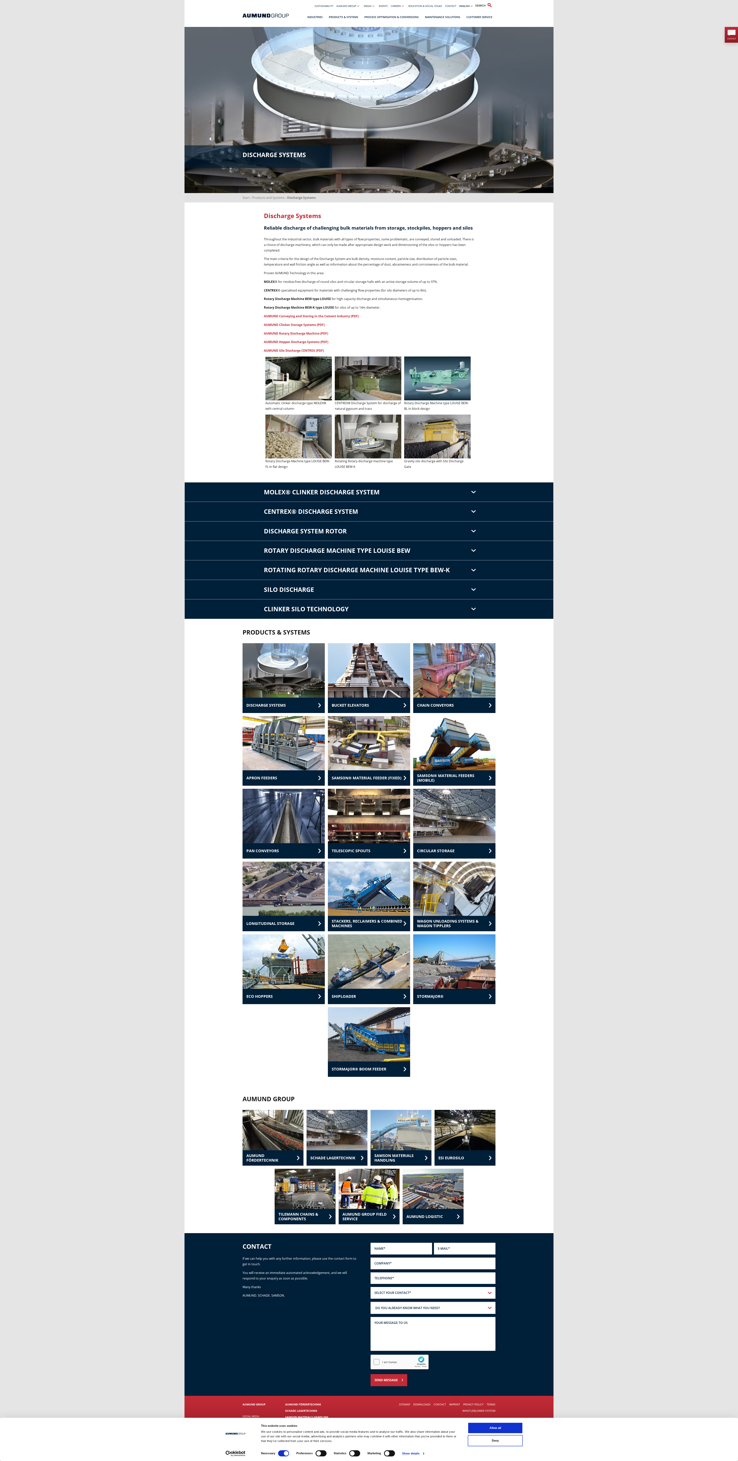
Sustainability (324, 6)
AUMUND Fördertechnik (303, 1404)
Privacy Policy (473, 1404)
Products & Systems (343, 17)
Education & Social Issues (425, 6)
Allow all (495, 1427)
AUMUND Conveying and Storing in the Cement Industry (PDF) (311, 316)
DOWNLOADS (421, 1404)
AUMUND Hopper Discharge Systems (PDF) (296, 342)
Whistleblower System (478, 1411)
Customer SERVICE (479, 17)
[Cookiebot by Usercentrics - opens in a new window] (235, 1453)
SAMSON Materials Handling (306, 1417)
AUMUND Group (346, 6)
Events (383, 6)
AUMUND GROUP (254, 1404)
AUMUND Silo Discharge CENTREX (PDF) (294, 350)
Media (367, 6)
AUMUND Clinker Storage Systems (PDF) (294, 325)
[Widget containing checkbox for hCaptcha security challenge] (400, 1362)
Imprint (454, 1404)
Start (246, 198)
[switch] (321, 1453)
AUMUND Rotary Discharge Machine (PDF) (296, 333)
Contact (450, 6)
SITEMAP (404, 1404)
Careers (396, 6)
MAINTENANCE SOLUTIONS (442, 17)
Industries (315, 17)
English (464, 6)
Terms (491, 1404)
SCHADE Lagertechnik (301, 1411)
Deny (495, 1440)
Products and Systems (268, 198)
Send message (386, 1380)
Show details (411, 1453)
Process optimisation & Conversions (391, 17)
